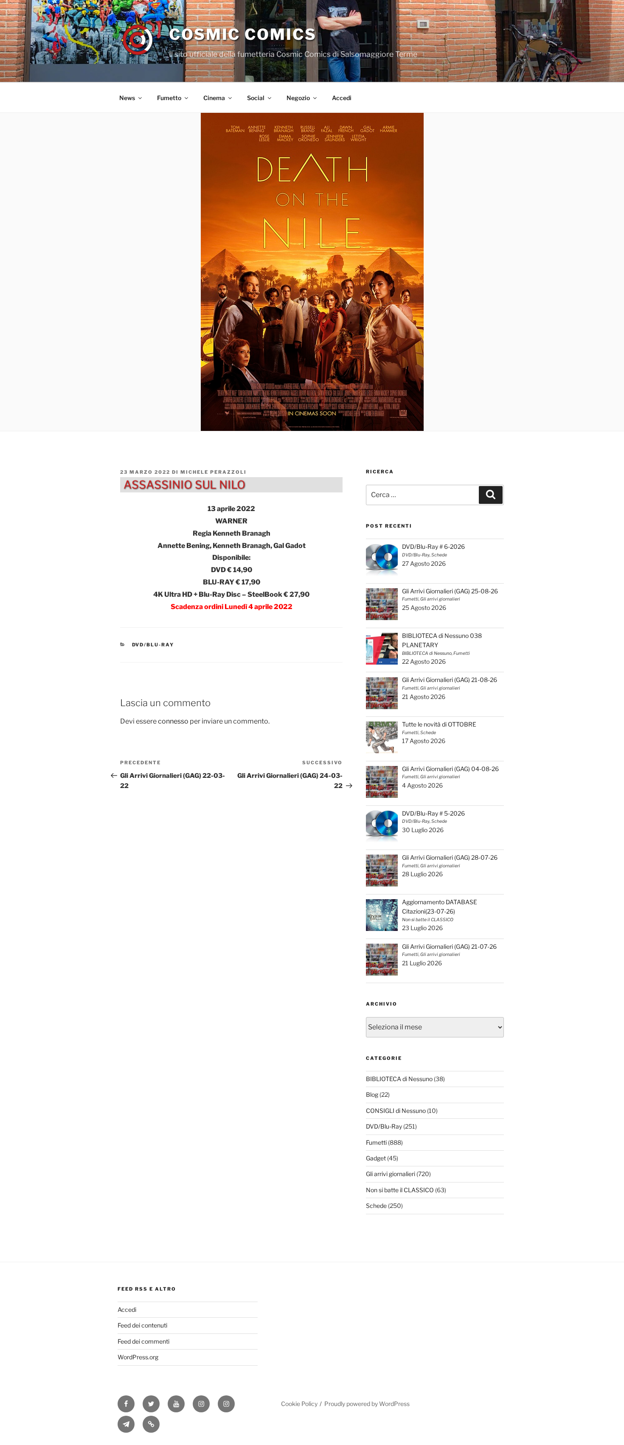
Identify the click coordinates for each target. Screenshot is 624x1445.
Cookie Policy (299, 1403)
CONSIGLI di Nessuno (396, 1110)
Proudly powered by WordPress (367, 1403)
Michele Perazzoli (213, 472)
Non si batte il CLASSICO (400, 1189)
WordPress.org (138, 1357)
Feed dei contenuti (142, 1325)
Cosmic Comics (242, 34)
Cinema (214, 97)
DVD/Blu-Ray (153, 645)
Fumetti (376, 1142)
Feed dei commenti (143, 1341)
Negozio (298, 97)
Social (255, 97)
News (127, 97)
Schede (376, 1205)
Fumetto (169, 97)
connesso (173, 721)
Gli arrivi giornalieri (390, 1173)
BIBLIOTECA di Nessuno (399, 1078)
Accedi (341, 97)
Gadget (376, 1158)
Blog (372, 1094)
